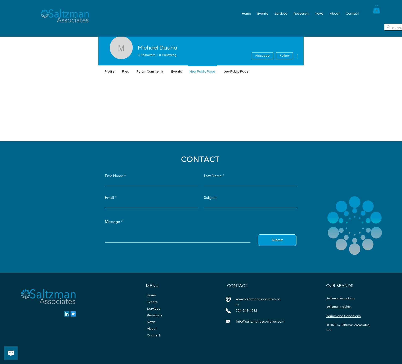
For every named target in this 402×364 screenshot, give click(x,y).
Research (154, 315)
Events (152, 302)
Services (153, 308)
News (151, 322)
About (152, 328)
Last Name (213, 176)
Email (109, 197)
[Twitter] (73, 314)
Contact (153, 335)
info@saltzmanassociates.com (260, 321)
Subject (210, 197)
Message (262, 55)
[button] (376, 9)
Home (151, 295)
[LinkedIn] (66, 314)
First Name (114, 176)
